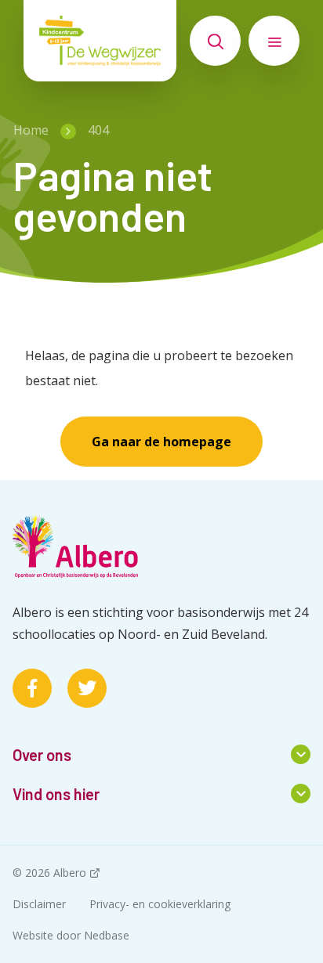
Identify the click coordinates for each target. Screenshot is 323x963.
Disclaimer (39, 903)
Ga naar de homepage (161, 441)
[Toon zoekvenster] (215, 41)
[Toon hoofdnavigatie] (274, 41)
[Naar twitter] (87, 688)
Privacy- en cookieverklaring (159, 903)
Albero (69, 872)
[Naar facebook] (32, 688)
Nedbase (106, 935)
